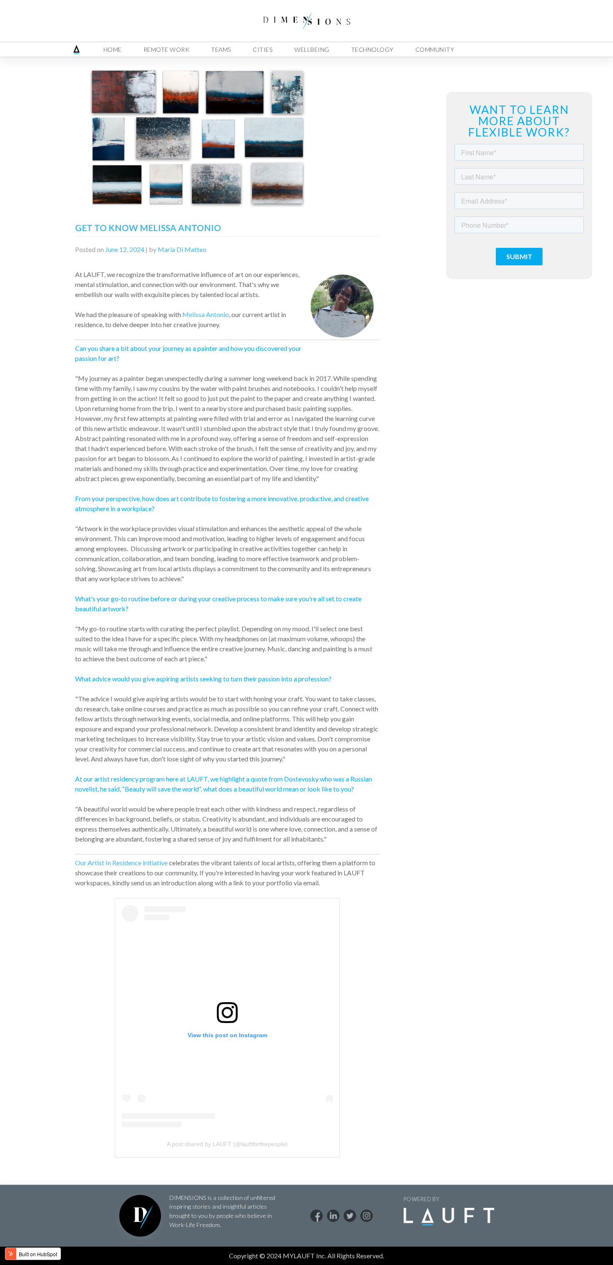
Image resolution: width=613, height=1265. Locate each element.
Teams (221, 49)
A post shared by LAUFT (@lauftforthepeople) (227, 1144)
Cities (263, 49)
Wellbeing (311, 49)
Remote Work (166, 49)
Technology (372, 49)
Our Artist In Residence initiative (121, 863)
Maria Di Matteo (182, 249)
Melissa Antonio (205, 314)
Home (112, 49)
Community (435, 49)
